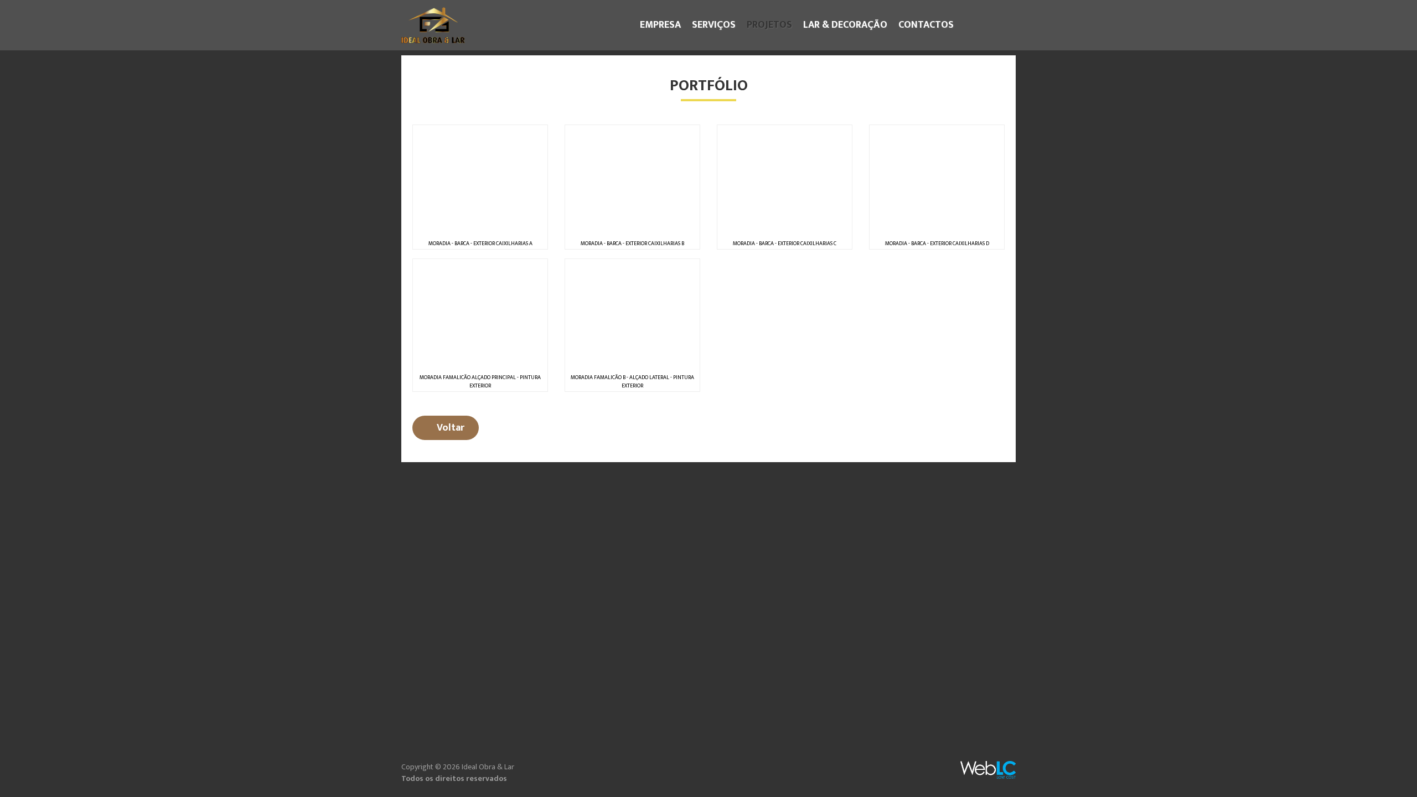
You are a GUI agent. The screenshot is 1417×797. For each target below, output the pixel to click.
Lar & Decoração (845, 25)
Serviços (714, 25)
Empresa (660, 25)
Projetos (772, 24)
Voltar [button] (449, 428)
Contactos (926, 25)
